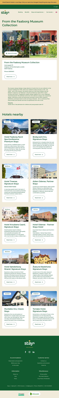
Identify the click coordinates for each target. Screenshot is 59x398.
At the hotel (15, 365)
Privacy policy (43, 374)
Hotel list (43, 365)
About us (15, 374)
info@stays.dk (29, 386)
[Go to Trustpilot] (21, 394)
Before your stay (15, 363)
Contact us (43, 361)
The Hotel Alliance (43, 376)
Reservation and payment (15, 361)
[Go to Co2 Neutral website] (34, 394)
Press (15, 378)
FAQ (15, 376)
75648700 (40, 386)
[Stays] (5, 12)
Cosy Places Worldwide (43, 378)
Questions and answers (43, 363)
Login (56, 6)
